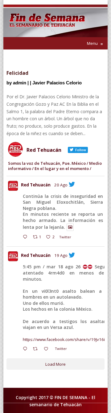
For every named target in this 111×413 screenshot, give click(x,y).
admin (19, 82)
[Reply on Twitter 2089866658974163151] (26, 349)
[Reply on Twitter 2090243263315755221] (26, 237)
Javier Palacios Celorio (57, 82)
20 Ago (61, 185)
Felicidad (17, 73)
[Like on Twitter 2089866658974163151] (47, 349)
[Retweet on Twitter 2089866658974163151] (37, 349)
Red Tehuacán (36, 185)
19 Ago (61, 255)
